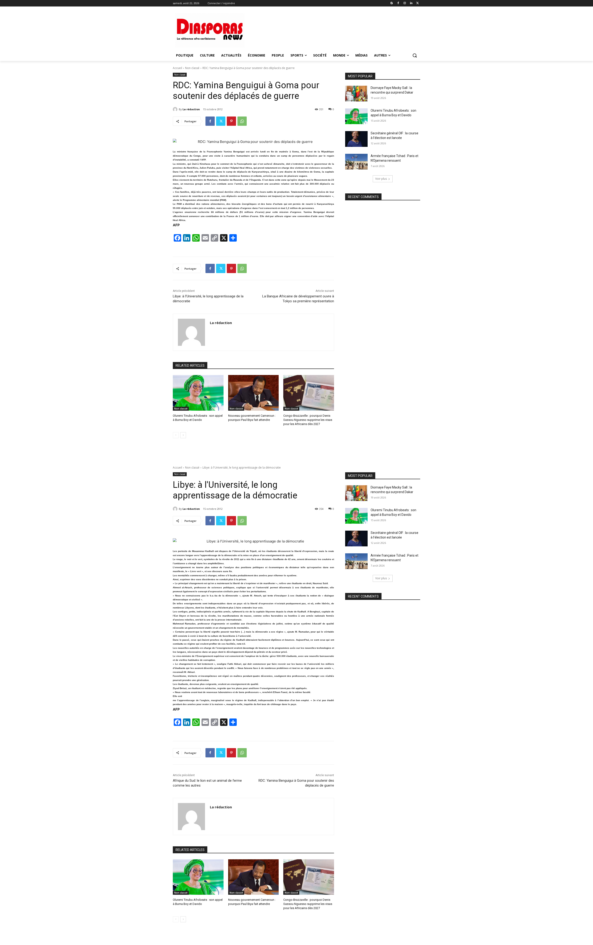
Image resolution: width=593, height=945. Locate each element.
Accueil (177, 68)
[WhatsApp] (242, 121)
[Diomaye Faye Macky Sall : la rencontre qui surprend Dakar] (356, 93)
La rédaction (191, 109)
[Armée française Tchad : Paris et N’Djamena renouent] (356, 162)
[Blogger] (391, 3)
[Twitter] (417, 3)
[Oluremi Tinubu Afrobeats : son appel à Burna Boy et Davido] (198, 392)
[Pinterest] (231, 121)
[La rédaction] (176, 109)
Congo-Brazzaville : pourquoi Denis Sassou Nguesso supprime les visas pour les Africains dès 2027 (307, 420)
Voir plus (381, 179)
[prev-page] (176, 435)
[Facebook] (398, 3)
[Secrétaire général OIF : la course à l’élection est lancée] (356, 139)
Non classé (192, 68)
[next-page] (183, 435)
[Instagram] (404, 3)
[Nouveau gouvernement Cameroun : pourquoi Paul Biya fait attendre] (253, 392)
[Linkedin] (411, 3)
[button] (414, 55)
